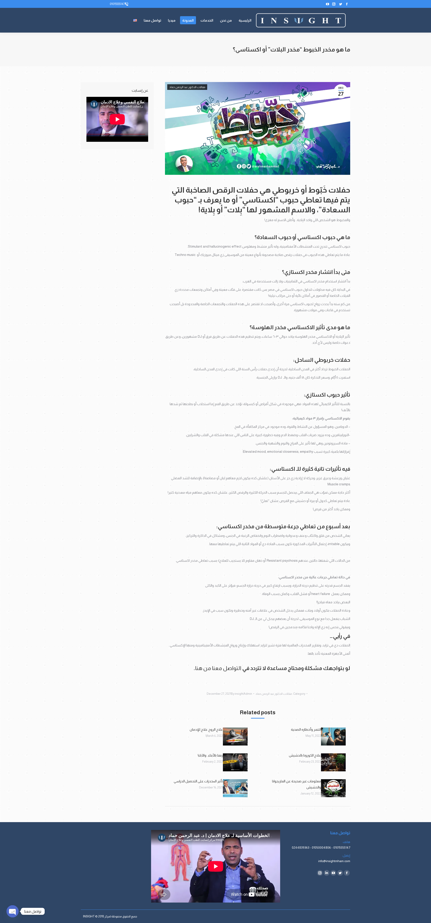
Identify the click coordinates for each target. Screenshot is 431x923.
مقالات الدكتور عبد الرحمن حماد (187, 87)
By (241, 693)
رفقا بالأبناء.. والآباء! (210, 755)
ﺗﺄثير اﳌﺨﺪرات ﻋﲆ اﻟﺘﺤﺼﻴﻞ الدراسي (198, 781)
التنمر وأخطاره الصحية (306, 729)
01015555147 (117, 4)
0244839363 (300, 847)
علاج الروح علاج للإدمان (206, 729)
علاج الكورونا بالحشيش (305, 755)
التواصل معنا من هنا (218, 668)
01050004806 (321, 847)
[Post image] (333, 737)
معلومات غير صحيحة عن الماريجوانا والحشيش (296, 784)
